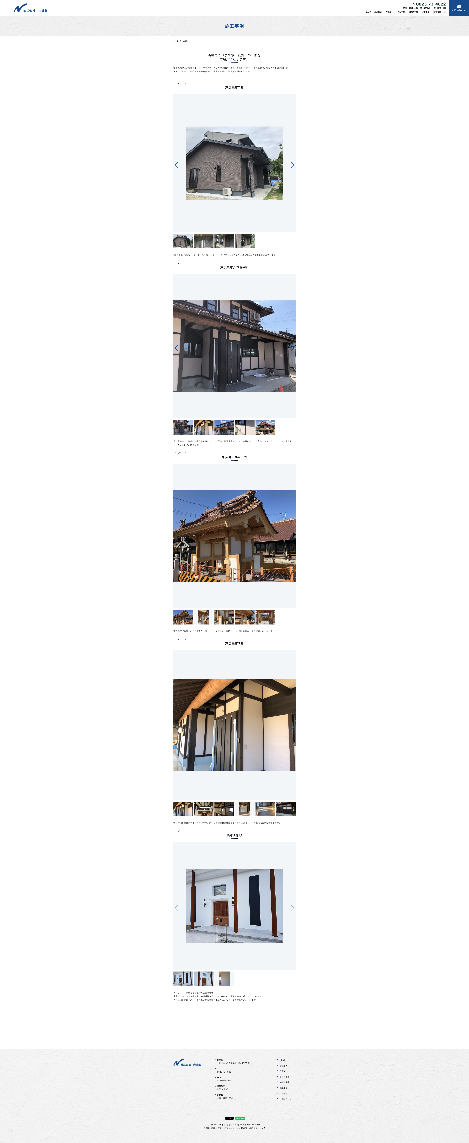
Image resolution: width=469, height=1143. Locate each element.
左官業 (388, 12)
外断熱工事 (413, 12)
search (444, 12)
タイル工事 (400, 12)
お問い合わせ (285, 1099)
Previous (174, 164)
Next (294, 164)
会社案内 (378, 12)
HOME (368, 12)
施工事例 (425, 12)
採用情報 (437, 12)
